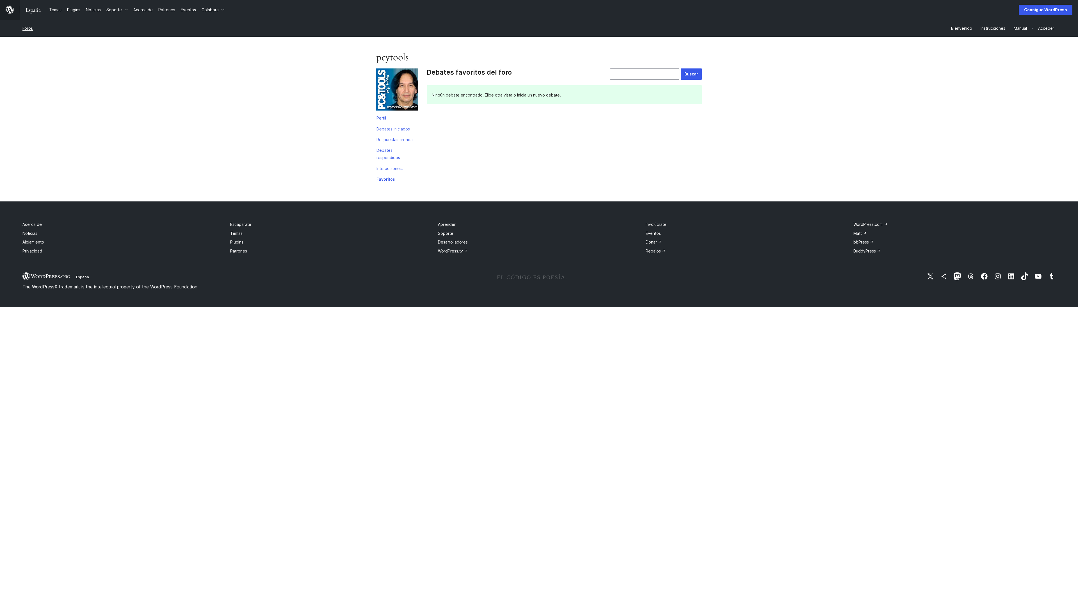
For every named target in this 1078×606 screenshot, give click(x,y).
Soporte (445, 233)
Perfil (381, 118)
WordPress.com (870, 224)
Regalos (656, 251)
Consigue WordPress (1045, 9)
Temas (236, 233)
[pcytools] (397, 90)
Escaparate (240, 224)
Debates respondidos (388, 154)
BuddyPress (867, 251)
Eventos (653, 233)
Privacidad (32, 251)
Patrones (238, 251)
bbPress (863, 242)
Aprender (447, 224)
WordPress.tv (453, 251)
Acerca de (32, 224)
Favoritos (385, 179)
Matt (860, 233)
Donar (654, 242)
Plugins (236, 242)
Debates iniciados (393, 129)
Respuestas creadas (395, 139)
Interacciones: (389, 168)
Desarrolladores (453, 242)
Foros (27, 28)
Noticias (29, 233)
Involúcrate (656, 224)
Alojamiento (33, 242)
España (82, 277)
